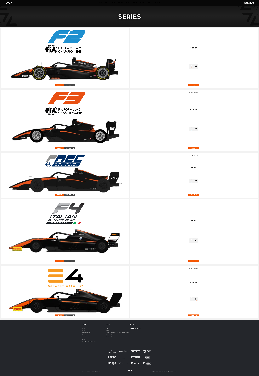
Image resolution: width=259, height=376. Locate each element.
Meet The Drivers (69, 85)
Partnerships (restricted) (88, 341)
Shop (149, 3)
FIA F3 (107, 330)
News (107, 3)
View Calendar (194, 85)
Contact (157, 3)
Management (86, 332)
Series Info (60, 85)
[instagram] (245, 3)
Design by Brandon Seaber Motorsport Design (160, 371)
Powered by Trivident (173, 371)
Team (127, 3)
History (134, 3)
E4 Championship (110, 337)
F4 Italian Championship (112, 334)
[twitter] (249, 3)
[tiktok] (253, 3)
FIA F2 (107, 328)
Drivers (120, 3)
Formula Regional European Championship (117, 332)
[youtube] (247, 3)
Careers (142, 3)
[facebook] (251, 3)
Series (113, 3)
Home (100, 3)
